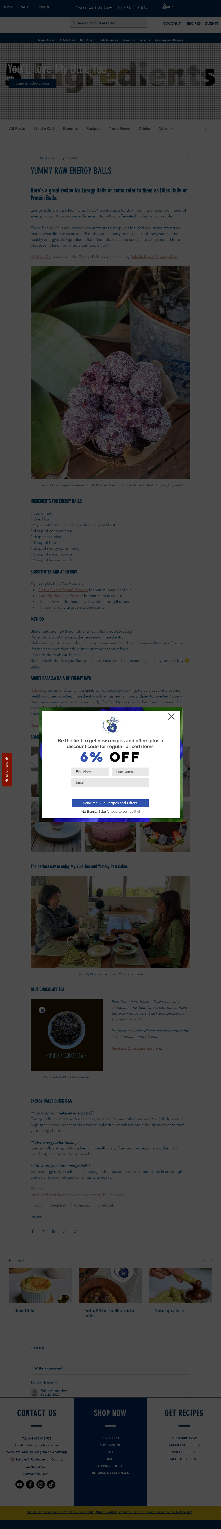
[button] (110, 812)
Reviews (6, 769)
